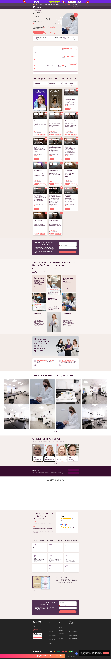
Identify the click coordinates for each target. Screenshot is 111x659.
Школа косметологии (52, 624)
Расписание (50, 4)
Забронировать (73, 48)
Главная (34, 10)
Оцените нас (37, 637)
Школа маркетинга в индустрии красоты (52, 637)
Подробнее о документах (63, 586)
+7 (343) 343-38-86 (74, 6)
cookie (81, 652)
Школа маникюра (51, 622)
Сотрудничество (61, 633)
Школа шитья (51, 631)
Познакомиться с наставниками (42, 354)
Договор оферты (71, 629)
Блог (60, 636)
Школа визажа (51, 628)
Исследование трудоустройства (73, 625)
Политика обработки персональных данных (72, 633)
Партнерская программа (61, 640)
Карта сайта (61, 638)
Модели (60, 627)
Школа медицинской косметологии (52, 640)
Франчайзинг (61, 630)
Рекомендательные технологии (73, 638)
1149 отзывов (41, 635)
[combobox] (60, 245)
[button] (54, 431)
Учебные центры (71, 626)
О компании (41, 4)
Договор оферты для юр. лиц (73, 631)
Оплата (60, 635)
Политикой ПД (82, 654)
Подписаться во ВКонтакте (72, 472)
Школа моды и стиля (52, 629)
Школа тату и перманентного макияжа (51, 642)
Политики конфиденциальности (69, 256)
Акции (54, 4)
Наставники (57, 4)
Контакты (45, 4)
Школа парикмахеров (52, 635)
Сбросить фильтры (74, 85)
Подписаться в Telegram (72, 469)
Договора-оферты (61, 256)
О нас (60, 625)
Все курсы (50, 32)
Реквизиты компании (72, 628)
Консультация (67, 109)
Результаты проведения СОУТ (73, 635)
